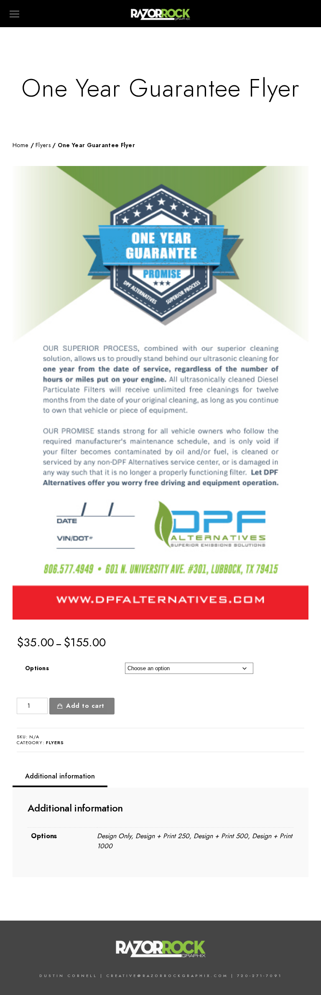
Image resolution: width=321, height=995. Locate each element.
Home (20, 145)
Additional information (60, 776)
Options (37, 668)
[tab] (60, 776)
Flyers (43, 145)
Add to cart (85, 706)
